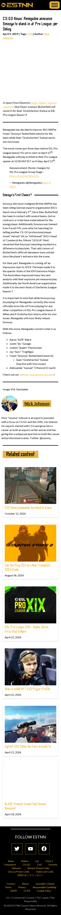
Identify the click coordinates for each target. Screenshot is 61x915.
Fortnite (53, 864)
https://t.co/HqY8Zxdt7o (24, 175)
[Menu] (54, 5)
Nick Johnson (36, 403)
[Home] (17, 4)
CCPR (27, 890)
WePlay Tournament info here (36, 374)
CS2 (29, 33)
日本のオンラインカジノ (30, 875)
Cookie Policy (44, 890)
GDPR (13, 890)
